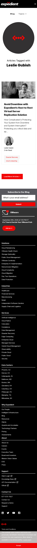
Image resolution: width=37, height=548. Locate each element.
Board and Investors (9, 455)
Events (4, 449)
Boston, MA (6, 382)
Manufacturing (7, 297)
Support (4, 506)
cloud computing (11, 161)
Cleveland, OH (7, 386)
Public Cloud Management (11, 257)
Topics (22, 14)
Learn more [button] (27, 540)
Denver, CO (6, 373)
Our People (6, 409)
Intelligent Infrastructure (10, 413)
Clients (4, 422)
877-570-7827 (7, 497)
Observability (6, 349)
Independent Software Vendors (13, 303)
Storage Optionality (8, 254)
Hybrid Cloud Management (11, 346)
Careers (4, 446)
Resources (5, 419)
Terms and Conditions (9, 529)
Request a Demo (8, 503)
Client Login (6, 476)
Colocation (5, 324)
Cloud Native (6, 321)
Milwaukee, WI (7, 398)
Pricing (4, 431)
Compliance (6, 327)
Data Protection (7, 279)
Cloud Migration (7, 273)
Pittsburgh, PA (7, 392)
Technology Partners (9, 428)
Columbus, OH (7, 389)
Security (4, 359)
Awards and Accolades (10, 425)
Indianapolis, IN (7, 376)
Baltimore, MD (7, 379)
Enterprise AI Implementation (12, 264)
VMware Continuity (8, 261)
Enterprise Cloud (7, 340)
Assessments (6, 435)
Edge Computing (7, 337)
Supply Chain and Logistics (11, 306)
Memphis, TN (6, 395)
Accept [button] (18, 545)
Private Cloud (6, 352)
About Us (5, 443)
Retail (4, 300)
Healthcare (5, 291)
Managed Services (8, 343)
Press (4, 465)
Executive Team (7, 452)
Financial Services (8, 294)
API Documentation (9, 482)
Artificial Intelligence (9, 318)
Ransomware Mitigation (10, 267)
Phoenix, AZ (6, 370)
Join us (9, 228)
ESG (3, 462)
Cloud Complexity (8, 270)
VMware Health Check (10, 251)
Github (4, 485)
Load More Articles (11, 177)
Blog (12, 14)
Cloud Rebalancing (8, 248)
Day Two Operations (9, 276)
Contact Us (6, 500)
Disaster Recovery (12, 157)
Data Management (8, 330)
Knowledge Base (8, 479)
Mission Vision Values (9, 458)
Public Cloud (6, 355)
